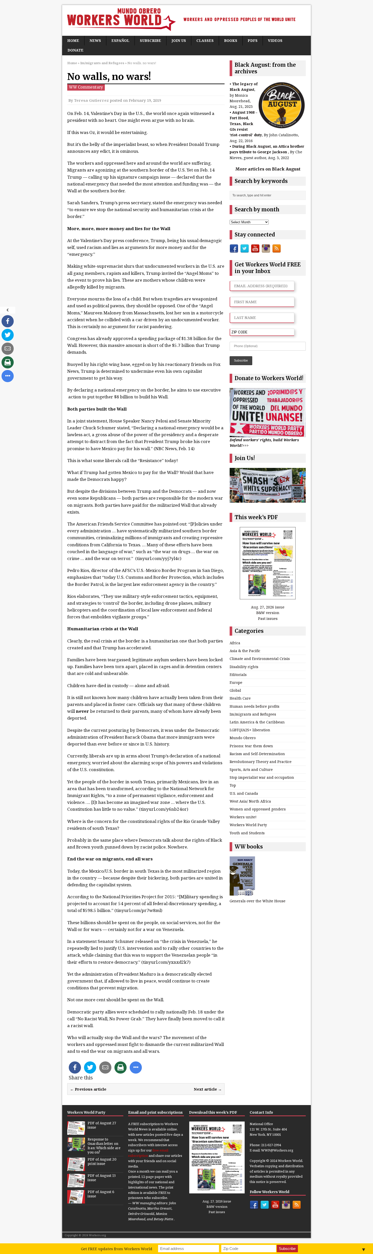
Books (230, 40)
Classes (205, 40)
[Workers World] (186, 20)
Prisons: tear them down (251, 745)
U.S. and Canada (244, 793)
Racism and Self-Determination (257, 753)
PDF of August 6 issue (101, 1194)
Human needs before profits (254, 706)
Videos (275, 40)
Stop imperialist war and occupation (262, 777)
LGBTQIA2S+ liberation (250, 729)
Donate (75, 50)
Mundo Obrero (243, 737)
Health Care (240, 698)
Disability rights (244, 666)
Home (73, 40)
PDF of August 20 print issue (102, 1161)
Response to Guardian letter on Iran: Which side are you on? (104, 1146)
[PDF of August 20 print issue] (76, 1168)
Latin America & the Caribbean (257, 722)
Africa (235, 642)
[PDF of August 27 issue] (76, 1132)
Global (235, 690)
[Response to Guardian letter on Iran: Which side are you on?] (76, 1148)
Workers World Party (248, 824)
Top (233, 785)
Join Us (179, 40)
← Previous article (88, 1089)
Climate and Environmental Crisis (260, 658)
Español (120, 40)
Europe (236, 682)
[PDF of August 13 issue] (76, 1184)
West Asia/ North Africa (250, 801)
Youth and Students (247, 833)
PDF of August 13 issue (102, 1178)
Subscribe (150, 40)
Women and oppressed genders (258, 809)
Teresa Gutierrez (91, 100)
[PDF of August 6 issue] (76, 1200)
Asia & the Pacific (245, 650)
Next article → (208, 1089)
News (95, 40)
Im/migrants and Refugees (253, 714)
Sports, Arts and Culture (251, 769)
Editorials (238, 674)
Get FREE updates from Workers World (116, 1248)
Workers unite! (243, 817)
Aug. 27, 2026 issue (267, 607)
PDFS (253, 40)
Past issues (268, 618)
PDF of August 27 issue (102, 1125)
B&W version (267, 612)
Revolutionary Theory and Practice (261, 761)
